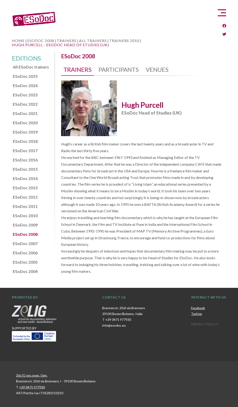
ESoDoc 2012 (25, 197)
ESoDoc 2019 (25, 132)
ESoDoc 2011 (25, 206)
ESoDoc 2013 (25, 187)
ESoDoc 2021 (25, 113)
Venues (157, 69)
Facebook (198, 308)
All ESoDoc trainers (31, 67)
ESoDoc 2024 (25, 85)
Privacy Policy (204, 324)
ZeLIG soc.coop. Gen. (31, 375)
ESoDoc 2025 (25, 76)
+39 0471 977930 (118, 320)
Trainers (77, 69)
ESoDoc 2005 (25, 262)
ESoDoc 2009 (25, 225)
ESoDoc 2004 (25, 271)
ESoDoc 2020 (25, 122)
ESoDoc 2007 (25, 243)
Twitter (196, 314)
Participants (119, 69)
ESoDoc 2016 (25, 160)
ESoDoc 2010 (25, 215)
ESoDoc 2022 (25, 104)
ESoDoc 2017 (25, 150)
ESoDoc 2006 (25, 252)
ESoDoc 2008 (25, 234)
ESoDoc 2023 (25, 94)
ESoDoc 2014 (25, 178)
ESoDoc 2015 (25, 169)
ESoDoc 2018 (25, 141)
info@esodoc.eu (114, 325)
